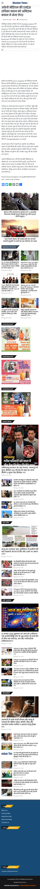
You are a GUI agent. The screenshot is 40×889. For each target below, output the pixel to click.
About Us (4, 810)
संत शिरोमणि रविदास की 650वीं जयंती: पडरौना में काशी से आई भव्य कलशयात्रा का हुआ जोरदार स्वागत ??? (26, 563)
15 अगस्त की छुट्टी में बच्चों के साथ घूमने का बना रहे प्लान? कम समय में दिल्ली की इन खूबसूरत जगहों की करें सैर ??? (26, 755)
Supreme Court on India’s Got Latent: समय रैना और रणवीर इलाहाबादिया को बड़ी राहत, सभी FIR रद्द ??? (29, 265)
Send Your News (6, 819)
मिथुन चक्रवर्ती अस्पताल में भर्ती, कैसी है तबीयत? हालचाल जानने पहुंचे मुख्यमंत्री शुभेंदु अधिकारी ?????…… (29, 312)
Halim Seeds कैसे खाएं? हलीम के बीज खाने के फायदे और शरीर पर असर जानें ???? (25, 764)
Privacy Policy (5, 813)
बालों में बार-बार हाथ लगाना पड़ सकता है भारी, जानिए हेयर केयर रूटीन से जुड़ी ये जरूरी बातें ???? (25, 736)
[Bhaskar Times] (20, 2)
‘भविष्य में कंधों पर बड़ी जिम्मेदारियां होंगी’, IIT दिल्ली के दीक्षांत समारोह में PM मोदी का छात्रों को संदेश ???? (26, 782)
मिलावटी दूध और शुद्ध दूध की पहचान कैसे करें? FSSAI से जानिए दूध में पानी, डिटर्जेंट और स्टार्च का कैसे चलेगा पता (25, 791)
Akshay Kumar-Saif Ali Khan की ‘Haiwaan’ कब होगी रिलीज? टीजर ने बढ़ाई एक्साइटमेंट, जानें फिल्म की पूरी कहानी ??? (29, 289)
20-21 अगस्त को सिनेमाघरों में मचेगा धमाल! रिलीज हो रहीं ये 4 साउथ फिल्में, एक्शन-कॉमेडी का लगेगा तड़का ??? (10, 265)
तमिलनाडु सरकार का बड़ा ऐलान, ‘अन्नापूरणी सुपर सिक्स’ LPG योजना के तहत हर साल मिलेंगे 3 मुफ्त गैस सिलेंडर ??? (19, 470)
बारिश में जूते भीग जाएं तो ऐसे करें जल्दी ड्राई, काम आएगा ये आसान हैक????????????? (25, 773)
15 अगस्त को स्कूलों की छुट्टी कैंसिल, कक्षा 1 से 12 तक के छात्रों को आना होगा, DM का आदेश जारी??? (26, 582)
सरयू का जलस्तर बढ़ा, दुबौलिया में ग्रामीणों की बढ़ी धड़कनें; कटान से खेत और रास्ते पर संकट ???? (19, 551)
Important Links (6, 816)
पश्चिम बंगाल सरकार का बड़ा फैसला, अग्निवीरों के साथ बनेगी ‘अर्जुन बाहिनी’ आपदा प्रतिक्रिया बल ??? (25, 513)
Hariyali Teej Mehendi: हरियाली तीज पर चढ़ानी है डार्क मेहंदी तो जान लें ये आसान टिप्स (26, 661)
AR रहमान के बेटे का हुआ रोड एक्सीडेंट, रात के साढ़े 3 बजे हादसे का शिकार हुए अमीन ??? (9, 312)
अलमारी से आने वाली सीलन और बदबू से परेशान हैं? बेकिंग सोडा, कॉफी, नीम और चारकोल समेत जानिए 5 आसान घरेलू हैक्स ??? (18, 723)
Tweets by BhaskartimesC (9, 871)
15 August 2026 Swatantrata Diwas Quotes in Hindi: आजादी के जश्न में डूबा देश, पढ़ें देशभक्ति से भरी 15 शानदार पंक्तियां (26, 591)
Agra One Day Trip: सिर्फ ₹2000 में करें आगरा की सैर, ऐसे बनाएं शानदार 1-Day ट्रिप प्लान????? (26, 745)
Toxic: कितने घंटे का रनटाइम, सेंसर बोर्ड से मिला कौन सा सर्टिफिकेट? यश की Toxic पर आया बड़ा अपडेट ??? (10, 288)
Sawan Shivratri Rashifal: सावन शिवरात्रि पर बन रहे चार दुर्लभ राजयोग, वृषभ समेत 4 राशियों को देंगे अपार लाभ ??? (25, 683)
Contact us (5, 822)
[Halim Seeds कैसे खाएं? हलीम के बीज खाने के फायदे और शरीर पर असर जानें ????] (6, 764)
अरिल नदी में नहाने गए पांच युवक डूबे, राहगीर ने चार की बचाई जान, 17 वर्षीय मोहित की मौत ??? (24, 572)
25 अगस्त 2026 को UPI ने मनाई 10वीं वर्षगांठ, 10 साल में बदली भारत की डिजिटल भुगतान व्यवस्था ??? (26, 504)
